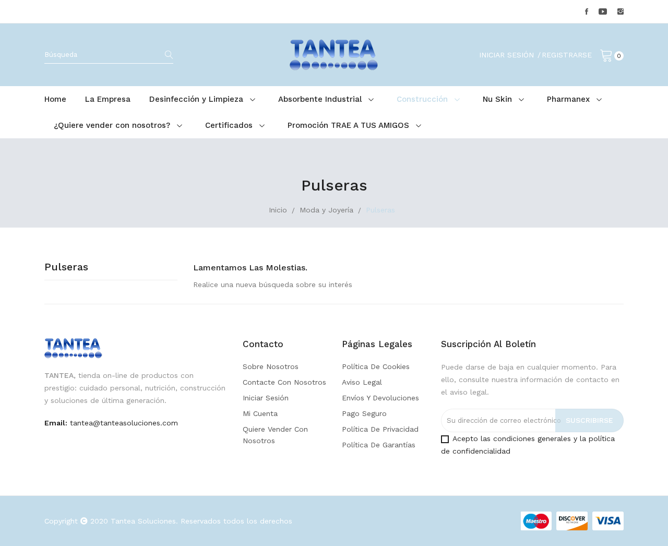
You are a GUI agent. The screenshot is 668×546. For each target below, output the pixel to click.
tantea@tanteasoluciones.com (124, 423)
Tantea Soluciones (143, 521)
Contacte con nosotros (284, 382)
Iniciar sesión (266, 398)
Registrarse (567, 55)
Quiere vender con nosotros (275, 435)
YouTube (603, 11)
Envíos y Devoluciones (380, 398)
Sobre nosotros (271, 366)
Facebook (586, 11)
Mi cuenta (260, 413)
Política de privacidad (380, 429)
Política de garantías (378, 445)
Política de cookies (376, 366)
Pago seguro (364, 413)
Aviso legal (362, 382)
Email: (55, 423)
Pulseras (66, 267)
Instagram (620, 11)
